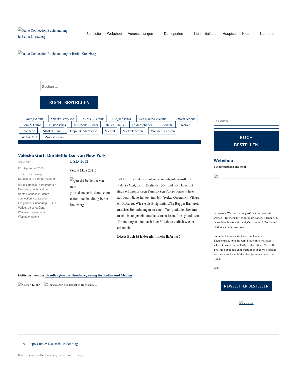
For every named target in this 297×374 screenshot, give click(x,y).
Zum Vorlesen (55, 137)
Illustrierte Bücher (86, 124)
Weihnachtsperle (28, 216)
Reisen (185, 124)
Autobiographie (27, 185)
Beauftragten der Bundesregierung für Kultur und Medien (88, 275)
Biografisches (121, 118)
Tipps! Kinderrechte (83, 131)
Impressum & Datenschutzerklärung (53, 343)
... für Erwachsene (29, 174)
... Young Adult (32, 118)
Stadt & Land (52, 131)
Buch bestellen (69, 102)
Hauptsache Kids (236, 33)
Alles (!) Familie (93, 118)
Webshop (114, 33)
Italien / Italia (115, 124)
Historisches (57, 124)
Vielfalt (110, 131)
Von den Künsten (163, 131)
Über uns (267, 33)
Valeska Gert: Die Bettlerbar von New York (62, 155)
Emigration (25, 203)
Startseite (93, 33)
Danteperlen (173, 33)
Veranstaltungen (140, 33)
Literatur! (166, 124)
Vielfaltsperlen (133, 131)
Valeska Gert (36, 207)
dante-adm (24, 162)
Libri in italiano (205, 33)
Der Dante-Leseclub (153, 118)
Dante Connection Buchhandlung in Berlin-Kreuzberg (50, 355)
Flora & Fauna (31, 124)
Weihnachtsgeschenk (31, 212)
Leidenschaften (142, 124)
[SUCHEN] (275, 121)
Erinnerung (40, 203)
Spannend (28, 131)
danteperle (40, 198)
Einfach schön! (184, 118)
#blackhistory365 (62, 118)
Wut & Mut (29, 137)
